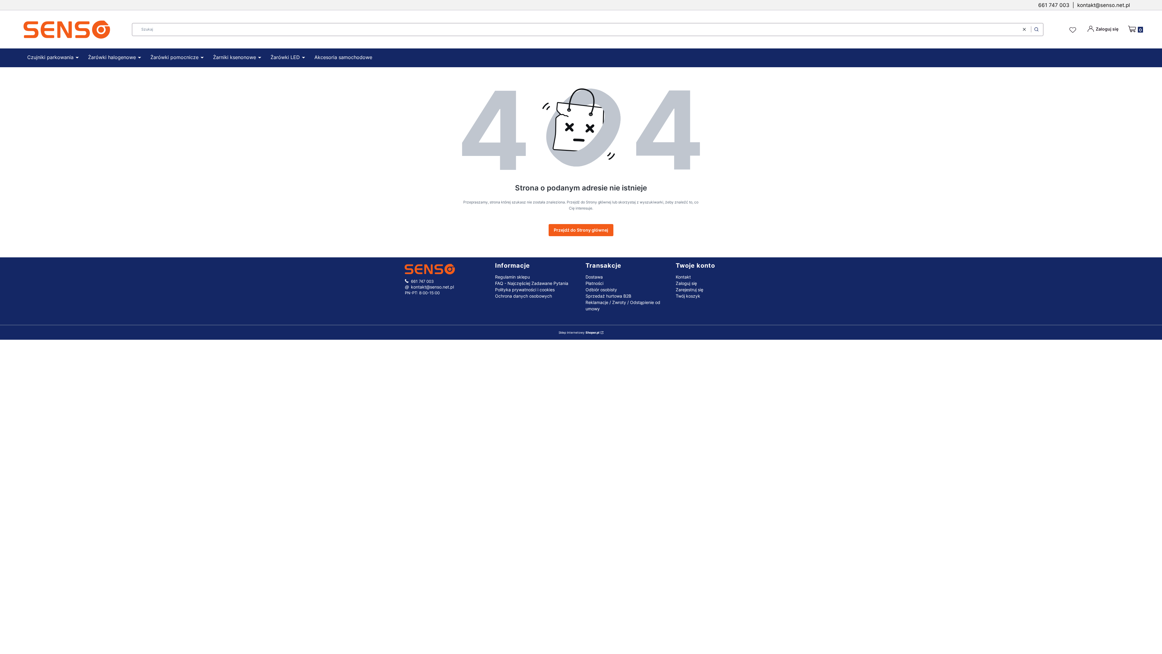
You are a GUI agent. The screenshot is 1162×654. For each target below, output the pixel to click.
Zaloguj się (686, 283)
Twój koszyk (688, 296)
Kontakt (683, 276)
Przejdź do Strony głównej (581, 230)
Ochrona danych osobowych (523, 296)
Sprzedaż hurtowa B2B (608, 296)
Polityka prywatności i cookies (525, 289)
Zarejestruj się (689, 289)
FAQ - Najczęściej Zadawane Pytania (531, 283)
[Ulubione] (1073, 30)
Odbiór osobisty (601, 289)
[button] (1036, 30)
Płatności (594, 283)
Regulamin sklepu (512, 276)
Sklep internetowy (579, 332)
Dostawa (594, 276)
